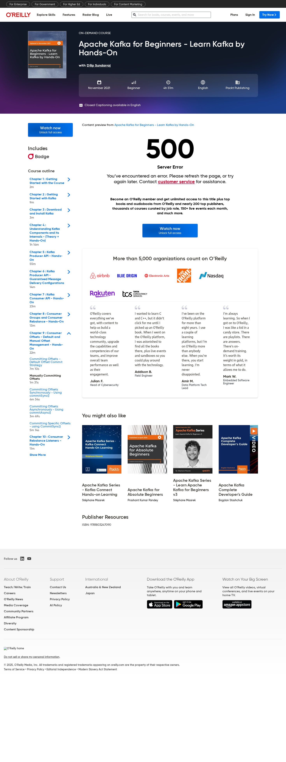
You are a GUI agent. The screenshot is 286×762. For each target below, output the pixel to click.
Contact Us (58, 587)
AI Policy (56, 605)
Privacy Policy (60, 599)
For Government (45, 4)
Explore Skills (46, 15)
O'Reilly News (13, 599)
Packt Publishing (237, 88)
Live (109, 15)
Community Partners (18, 611)
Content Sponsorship (19, 629)
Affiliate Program (16, 617)
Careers (9, 593)
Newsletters (58, 593)
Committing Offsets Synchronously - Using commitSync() (46, 394)
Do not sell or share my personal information (31, 657)
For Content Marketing (128, 4)
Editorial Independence (61, 669)
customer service (176, 182)
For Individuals (97, 4)
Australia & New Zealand (103, 587)
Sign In (250, 15)
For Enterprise (18, 4)
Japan (90, 593)
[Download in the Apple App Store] (159, 608)
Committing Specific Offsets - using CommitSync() (50, 427)
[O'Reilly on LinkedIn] (22, 559)
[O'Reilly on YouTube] (29, 559)
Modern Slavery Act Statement (97, 669)
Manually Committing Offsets (45, 379)
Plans (234, 15)
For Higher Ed (71, 4)
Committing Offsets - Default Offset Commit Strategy (46, 364)
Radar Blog (90, 15)
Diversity (10, 623)
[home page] (18, 14)
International (96, 579)
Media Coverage (16, 605)
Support (57, 579)
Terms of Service (14, 669)
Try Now (268, 15)
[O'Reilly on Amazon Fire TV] (237, 608)
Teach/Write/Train (17, 587)
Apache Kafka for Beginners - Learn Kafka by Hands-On (154, 125)
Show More (38, 454)
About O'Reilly (16, 579)
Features (69, 15)
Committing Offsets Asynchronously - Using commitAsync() (46, 411)
